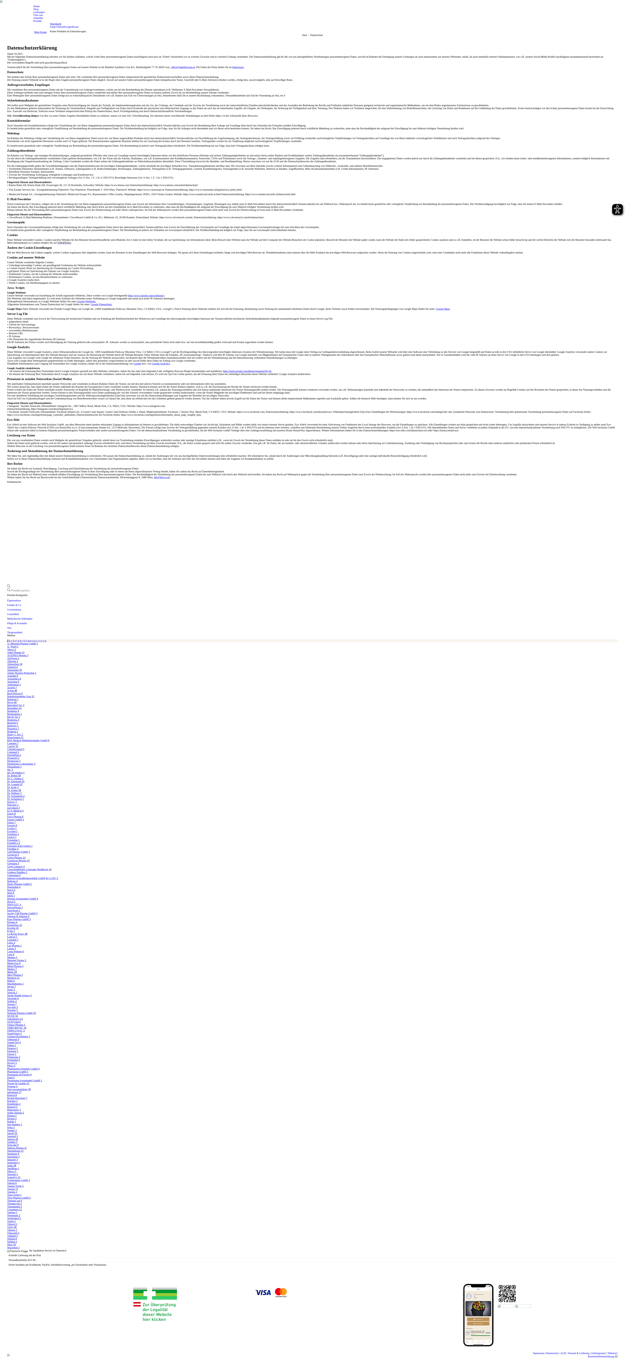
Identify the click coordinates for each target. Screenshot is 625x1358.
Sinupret (12, 1159)
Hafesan (12, 881)
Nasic (11, 989)
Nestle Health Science (19, 995)
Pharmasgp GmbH (17, 1071)
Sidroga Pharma (17, 1148)
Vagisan (12, 1212)
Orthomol (13, 1039)
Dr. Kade (13, 787)
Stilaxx (11, 1171)
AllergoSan (14, 664)
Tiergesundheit (14, 632)
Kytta (11, 931)
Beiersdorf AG (15, 705)
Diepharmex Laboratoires (21, 763)
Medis (12, 972)
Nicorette (13, 998)
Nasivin (12, 992)
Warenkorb (55, 23)
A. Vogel (12, 646)
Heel (10, 892)
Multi (11, 980)
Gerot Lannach (16, 866)
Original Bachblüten (18, 1036)
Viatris (11, 1221)
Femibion (13, 834)
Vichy (12, 1227)
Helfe (11, 895)
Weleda (12, 1238)
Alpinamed (14, 670)
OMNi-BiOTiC (16, 1027)
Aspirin (12, 687)
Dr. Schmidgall (16, 796)
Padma (11, 1045)
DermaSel (13, 758)
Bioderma (13, 720)
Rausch (12, 1095)
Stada (11, 1165)
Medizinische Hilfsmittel (19, 618)
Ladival (12, 936)
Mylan (11, 986)
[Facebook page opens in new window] (6, 2)
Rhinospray (14, 1109)
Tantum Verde (15, 1186)
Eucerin (12, 825)
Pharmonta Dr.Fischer (19, 1074)
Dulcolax (13, 805)
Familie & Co (14, 605)
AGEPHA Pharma (17, 655)
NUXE (12, 1016)
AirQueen (13, 658)
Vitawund (13, 1233)
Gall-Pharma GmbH (18, 851)
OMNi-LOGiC (16, 1030)
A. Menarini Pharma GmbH (22, 643)
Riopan (12, 1115)
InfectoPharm (15, 907)
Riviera (12, 1118)
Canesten (13, 743)
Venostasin (13, 1215)
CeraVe (12, 746)
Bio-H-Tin (13, 717)
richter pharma (15, 1112)
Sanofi (12, 1133)
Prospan (12, 1086)
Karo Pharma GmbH (19, 919)
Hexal (11, 901)
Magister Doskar (16, 960)
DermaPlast (14, 755)
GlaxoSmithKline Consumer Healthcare (29, 869)
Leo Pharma (14, 945)
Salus (11, 1127)
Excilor (12, 828)
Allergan (12, 661)
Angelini (12, 676)
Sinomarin (13, 1156)
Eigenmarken (14, 600)
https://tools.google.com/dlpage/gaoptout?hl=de (247, 371)
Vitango (12, 1230)
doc (10, 769)
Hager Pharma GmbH (19, 884)
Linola (11, 948)
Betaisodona (14, 714)
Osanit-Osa (14, 1042)
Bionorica (13, 728)
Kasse (75, 26)
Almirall (12, 667)
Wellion (12, 1241)
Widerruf (612, 1353)
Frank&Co (13, 843)
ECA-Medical (15, 810)
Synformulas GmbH (18, 1180)
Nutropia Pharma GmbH (21, 1013)
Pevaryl (12, 1063)
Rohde (11, 1121)
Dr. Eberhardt (15, 781)
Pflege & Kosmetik (17, 623)
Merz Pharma (15, 975)
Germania (13, 863)
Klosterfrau (14, 925)
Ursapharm (14, 1209)
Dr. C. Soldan (15, 778)
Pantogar (12, 1051)
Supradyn (13, 1177)
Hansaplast (13, 887)
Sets (9, 627)
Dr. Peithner (14, 793)
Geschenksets (14, 609)
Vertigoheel (14, 1218)
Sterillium (13, 1168)
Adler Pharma (16, 652)
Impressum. (238, 67)
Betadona (13, 711)
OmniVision (14, 1033)
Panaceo (12, 1048)
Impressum (538, 1353)
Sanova (12, 1139)
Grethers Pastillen (17, 872)
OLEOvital (14, 1021)
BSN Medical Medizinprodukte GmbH (28, 740)
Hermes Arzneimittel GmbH (22, 898)
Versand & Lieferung (578, 1353)
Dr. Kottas (14, 790)
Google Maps (443, 309)
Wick (11, 1244)
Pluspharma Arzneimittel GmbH (24, 1080)
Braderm (12, 731)
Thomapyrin (14, 1203)
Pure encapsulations (19, 1089)
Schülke (12, 1142)
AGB (563, 1353)
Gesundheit (13, 614)
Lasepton (13, 939)
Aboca (11, 649)
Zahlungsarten (598, 1353)
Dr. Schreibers (15, 799)
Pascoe (11, 1054)
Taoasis (12, 1189)
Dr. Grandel (15, 784)
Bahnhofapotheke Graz (20, 696)
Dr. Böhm (14, 775)
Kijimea (12, 922)
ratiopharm (14, 1092)
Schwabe (13, 1145)
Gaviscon (13, 854)
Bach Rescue (15, 693)
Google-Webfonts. (86, 301)
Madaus (12, 957)
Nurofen (12, 1010)
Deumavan (13, 761)
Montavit (13, 978)
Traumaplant (14, 1206)
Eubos (11, 822)
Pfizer (11, 1065)
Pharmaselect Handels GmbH (23, 1068)
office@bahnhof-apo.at (183, 67)
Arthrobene (14, 684)
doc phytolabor (16, 772)
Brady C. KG (15, 734)
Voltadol (12, 1236)
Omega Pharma (16, 1024)
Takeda (12, 1183)
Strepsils (12, 1174)
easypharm (13, 807)
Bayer (12, 702)
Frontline (12, 849)
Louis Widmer (15, 951)
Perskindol (13, 1060)
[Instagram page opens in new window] (10, 2)
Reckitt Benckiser (17, 1098)
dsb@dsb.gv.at (161, 477)
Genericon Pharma (18, 860)
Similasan (13, 1153)
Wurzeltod (13, 1247)
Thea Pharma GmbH (19, 1197)
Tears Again (14, 1194)
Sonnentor (13, 1162)
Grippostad (14, 875)
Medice (12, 969)
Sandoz (12, 1130)
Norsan (12, 1004)
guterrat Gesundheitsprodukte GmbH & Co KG (32, 878)
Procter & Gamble (18, 1083)
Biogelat (12, 722)
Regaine (12, 1101)
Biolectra (12, 725)
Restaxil (12, 1107)
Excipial (12, 831)
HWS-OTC (14, 904)
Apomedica (14, 678)
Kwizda (13, 928)
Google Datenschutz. (101, 304)
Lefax (11, 942)
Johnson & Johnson (18, 916)
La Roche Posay (17, 934)
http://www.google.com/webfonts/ (145, 295)
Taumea (12, 1192)
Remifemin (14, 1104)
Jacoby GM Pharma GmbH (22, 913)
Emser (11, 813)
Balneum (12, 699)
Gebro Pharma (16, 857)
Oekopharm (15, 1019)
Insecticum (13, 910)
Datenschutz (552, 1353)
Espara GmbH (15, 819)
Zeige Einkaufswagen (61, 26)
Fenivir (11, 837)
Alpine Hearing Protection (21, 673)
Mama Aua (14, 963)
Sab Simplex (14, 1124)
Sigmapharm (15, 1151)
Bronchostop (15, 737)
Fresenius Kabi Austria (20, 846)
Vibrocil (12, 1224)
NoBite (12, 1001)
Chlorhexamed (15, 749)
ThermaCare (14, 1200)
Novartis (12, 1007)
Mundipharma (15, 983)
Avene (12, 690)
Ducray (12, 802)
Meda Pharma (15, 966)
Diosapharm (14, 766)
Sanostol (12, 1136)
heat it (11, 890)
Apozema (13, 681)
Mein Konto (40, 32)
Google (137, 363)
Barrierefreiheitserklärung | (601, 1356)
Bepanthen (14, 708)
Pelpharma (13, 1057)
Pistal (11, 1077)
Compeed (13, 752)
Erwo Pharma (15, 816)
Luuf (10, 954)
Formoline (13, 840)
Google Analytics (161, 363)
